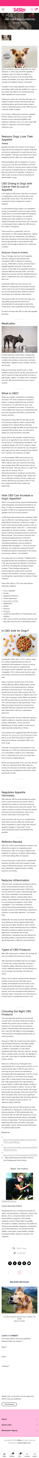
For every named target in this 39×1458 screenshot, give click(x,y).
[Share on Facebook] (10, 1263)
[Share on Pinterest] (19, 1263)
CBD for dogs (21, 1248)
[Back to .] (19, 1273)
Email (4, 1357)
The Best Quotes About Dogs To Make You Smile (19, 1318)
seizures (24, 117)
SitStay (19, 1440)
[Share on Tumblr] (24, 1263)
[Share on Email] (29, 1263)
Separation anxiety (10, 601)
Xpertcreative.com (24, 1443)
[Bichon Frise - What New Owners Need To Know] (8, 1273)
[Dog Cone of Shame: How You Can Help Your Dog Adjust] (30, 1273)
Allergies (6, 611)
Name (4, 1347)
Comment (6, 1366)
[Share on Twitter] (15, 1263)
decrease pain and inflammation (21, 735)
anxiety (4, 264)
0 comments (21, 1253)
